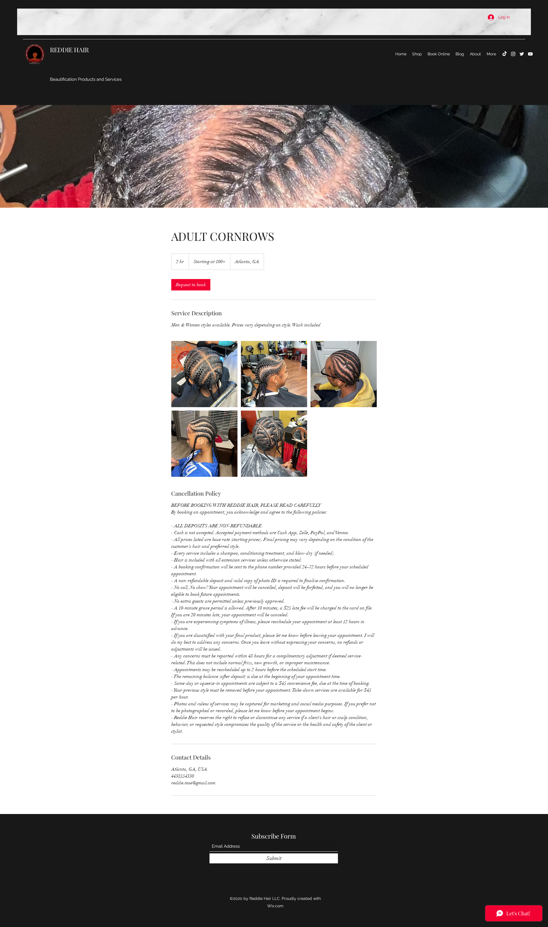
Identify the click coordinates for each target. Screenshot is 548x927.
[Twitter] (522, 54)
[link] (190, 284)
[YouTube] (530, 54)
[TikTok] (504, 54)
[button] (517, 14)
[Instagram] (513, 54)
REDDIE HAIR (70, 49)
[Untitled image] (204, 374)
